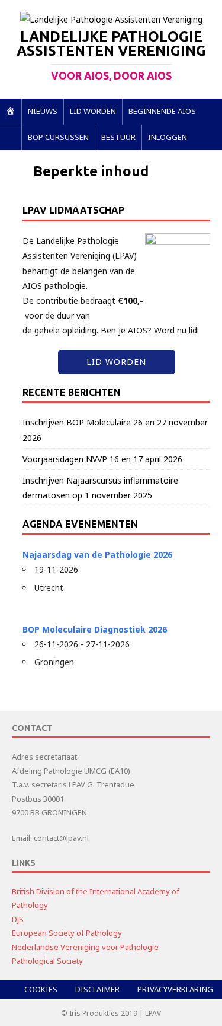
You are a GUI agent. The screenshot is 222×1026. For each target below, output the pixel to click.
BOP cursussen (58, 137)
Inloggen (167, 137)
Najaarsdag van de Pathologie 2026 (97, 554)
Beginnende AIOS (162, 111)
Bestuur (118, 137)
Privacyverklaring (175, 989)
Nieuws (42, 111)
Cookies (40, 989)
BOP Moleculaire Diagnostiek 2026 (94, 629)
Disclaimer (97, 989)
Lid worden (93, 111)
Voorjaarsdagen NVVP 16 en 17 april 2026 (102, 459)
